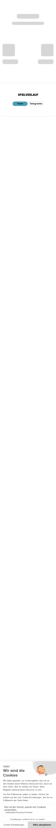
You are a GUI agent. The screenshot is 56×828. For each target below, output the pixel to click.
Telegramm (36, 103)
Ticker (20, 103)
